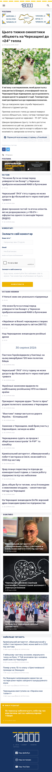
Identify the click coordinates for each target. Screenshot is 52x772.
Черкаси (9, 155)
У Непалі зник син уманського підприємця (25, 296)
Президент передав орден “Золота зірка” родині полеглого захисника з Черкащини (25, 403)
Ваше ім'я (6, 238)
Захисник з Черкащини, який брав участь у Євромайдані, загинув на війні (25, 427)
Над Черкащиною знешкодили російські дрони (24, 335)
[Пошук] (47, 5)
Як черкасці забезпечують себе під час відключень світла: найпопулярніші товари (25, 713)
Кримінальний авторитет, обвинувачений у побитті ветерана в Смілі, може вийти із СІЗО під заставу (26, 456)
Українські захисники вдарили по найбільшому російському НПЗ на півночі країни (24, 389)
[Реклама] (26, 19)
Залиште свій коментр (12, 269)
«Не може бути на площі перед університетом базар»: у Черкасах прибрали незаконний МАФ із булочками (24, 309)
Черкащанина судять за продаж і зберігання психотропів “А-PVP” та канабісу (21, 441)
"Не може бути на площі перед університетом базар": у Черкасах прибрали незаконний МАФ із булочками (24, 181)
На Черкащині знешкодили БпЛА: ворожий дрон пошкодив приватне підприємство (25, 502)
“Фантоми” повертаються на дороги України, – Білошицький (22, 415)
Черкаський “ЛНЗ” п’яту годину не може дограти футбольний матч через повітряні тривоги (25, 373)
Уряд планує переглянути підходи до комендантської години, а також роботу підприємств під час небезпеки (24, 472)
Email (4, 247)
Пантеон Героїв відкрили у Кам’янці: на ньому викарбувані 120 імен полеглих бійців (23, 358)
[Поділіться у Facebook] (4, 149)
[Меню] (4, 5)
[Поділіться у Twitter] (8, 149)
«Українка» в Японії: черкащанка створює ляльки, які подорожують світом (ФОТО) (25, 323)
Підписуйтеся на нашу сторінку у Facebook (27, 137)
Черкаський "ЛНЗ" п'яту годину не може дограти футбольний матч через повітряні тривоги (25, 196)
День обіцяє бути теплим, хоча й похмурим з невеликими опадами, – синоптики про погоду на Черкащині (25, 487)
